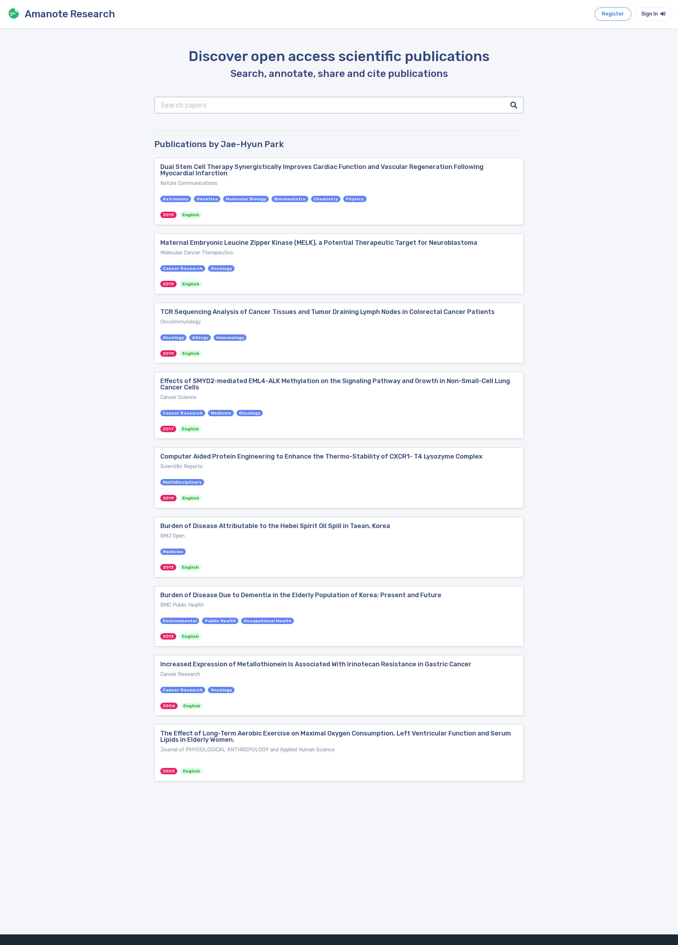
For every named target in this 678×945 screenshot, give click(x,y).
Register (613, 14)
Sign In (650, 14)
